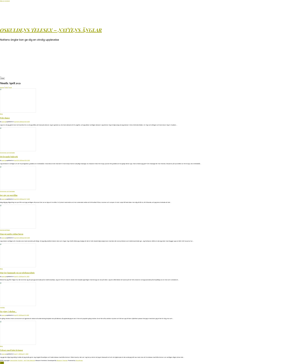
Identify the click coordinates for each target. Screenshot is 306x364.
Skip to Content (5, 1)
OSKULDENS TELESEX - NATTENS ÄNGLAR (22, 360)
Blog (1, 114)
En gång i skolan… (8, 311)
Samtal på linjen (5, 230)
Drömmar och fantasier (7, 153)
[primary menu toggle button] (0, 76)
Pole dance (5, 118)
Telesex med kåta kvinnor (11, 350)
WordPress (79, 360)
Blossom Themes (62, 360)
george (4, 122)
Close (2, 78)
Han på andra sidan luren (11, 234)
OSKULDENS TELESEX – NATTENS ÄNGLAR (51, 30)
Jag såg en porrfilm (8, 195)
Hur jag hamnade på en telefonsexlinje (17, 272)
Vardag (2, 307)
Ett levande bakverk (9, 156)
